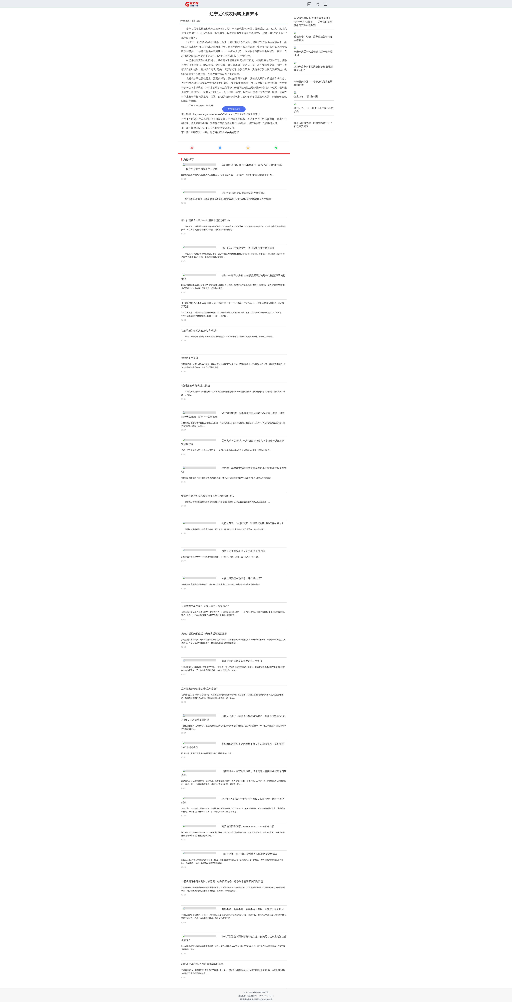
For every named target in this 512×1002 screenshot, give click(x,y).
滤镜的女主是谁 (189, 358)
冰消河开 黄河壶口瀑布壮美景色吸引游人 (243, 192)
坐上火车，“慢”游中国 (306, 96)
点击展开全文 (234, 109)
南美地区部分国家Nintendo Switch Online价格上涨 (248, 826)
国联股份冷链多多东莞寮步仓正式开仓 (242, 661)
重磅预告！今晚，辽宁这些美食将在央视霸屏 (215, 132)
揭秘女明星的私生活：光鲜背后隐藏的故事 (204, 633)
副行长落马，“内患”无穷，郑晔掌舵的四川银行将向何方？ (253, 523)
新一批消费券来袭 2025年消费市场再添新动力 (205, 220)
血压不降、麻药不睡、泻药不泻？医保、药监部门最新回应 (253, 909)
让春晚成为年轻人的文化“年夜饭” (199, 330)
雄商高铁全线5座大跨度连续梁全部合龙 (202, 964)
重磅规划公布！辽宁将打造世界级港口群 (212, 128)
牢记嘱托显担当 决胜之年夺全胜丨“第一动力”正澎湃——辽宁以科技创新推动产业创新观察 (313, 22)
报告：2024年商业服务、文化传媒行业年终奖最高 (248, 248)
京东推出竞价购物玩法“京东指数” (199, 688)
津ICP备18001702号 (265, 999)
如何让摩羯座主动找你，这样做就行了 (242, 578)
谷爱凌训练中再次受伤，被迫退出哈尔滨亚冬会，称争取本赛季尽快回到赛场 (222, 881)
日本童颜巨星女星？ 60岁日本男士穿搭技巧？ (205, 606)
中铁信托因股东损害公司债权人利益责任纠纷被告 (207, 496)
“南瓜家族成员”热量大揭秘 (195, 385)
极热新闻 (257, 992)
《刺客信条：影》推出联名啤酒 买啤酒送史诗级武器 (249, 854)
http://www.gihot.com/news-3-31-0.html (212, 114)
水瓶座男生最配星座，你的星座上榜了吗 (243, 551)
